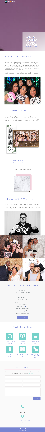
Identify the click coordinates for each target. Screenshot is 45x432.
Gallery (25, 311)
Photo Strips (25, 306)
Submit (36, 398)
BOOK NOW (22, 317)
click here (30, 373)
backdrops (30, 168)
